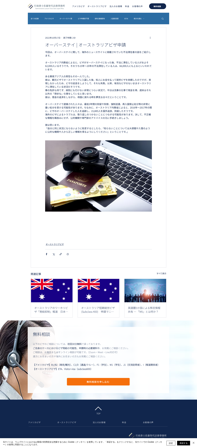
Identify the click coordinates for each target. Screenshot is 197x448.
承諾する (184, 443)
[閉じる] (193, 443)
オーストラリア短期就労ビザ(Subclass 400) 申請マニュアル (98, 309)
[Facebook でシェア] (46, 254)
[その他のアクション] (150, 37)
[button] (162, 18)
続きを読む (138, 18)
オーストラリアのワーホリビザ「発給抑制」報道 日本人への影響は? (51, 309)
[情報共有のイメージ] (145, 290)
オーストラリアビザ (55, 244)
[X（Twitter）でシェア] (53, 254)
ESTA (126, 18)
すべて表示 (161, 273)
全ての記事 (35, 18)
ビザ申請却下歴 (83, 18)
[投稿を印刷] (67, 254)
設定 (171, 443)
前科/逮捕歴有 (100, 18)
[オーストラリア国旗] (52, 290)
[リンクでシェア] (60, 254)
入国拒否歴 (115, 18)
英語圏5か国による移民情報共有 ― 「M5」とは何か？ (144, 309)
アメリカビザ (49, 18)
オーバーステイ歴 (66, 18)
